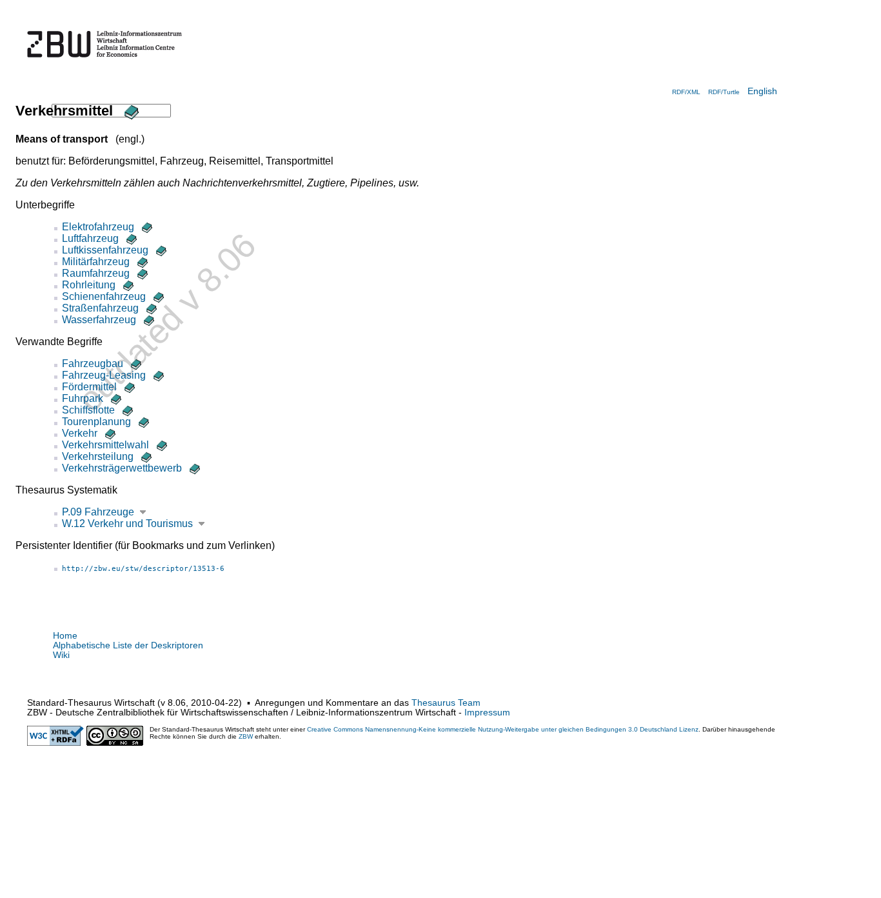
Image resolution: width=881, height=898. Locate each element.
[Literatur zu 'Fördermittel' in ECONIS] (128, 386)
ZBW (246, 736)
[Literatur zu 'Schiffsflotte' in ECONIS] (126, 409)
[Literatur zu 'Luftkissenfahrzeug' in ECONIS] (159, 249)
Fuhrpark (82, 398)
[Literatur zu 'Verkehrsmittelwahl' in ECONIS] (160, 444)
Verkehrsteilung (98, 456)
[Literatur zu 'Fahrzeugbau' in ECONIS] (134, 363)
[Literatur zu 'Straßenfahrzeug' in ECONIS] (150, 308)
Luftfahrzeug (90, 238)
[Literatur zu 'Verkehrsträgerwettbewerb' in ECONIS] (193, 468)
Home (65, 636)
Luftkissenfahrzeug (105, 249)
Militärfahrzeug (96, 261)
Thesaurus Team (445, 703)
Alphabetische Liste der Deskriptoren (128, 645)
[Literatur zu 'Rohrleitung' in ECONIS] (127, 284)
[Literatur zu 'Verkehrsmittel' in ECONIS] (130, 111)
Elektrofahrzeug (98, 226)
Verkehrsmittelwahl (105, 444)
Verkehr (79, 433)
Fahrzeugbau (92, 363)
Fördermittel (89, 386)
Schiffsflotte (88, 409)
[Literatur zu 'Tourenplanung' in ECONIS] (142, 421)
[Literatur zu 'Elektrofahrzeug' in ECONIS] (145, 226)
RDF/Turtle (724, 91)
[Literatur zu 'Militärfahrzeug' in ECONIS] (141, 261)
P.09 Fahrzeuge (98, 511)
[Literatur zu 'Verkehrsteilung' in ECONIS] (145, 456)
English (762, 91)
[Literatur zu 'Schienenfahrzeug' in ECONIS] (157, 296)
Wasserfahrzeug (99, 319)
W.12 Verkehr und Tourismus (127, 523)
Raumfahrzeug (96, 273)
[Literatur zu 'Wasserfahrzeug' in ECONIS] (147, 319)
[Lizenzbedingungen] (114, 743)
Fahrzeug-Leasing (104, 375)
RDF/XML (686, 91)
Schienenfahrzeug (104, 296)
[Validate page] (55, 743)
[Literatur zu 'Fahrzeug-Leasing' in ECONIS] (157, 375)
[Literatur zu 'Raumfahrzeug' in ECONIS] (141, 273)
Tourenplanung (96, 421)
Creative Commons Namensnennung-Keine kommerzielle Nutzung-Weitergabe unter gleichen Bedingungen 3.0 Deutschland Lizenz (502, 729)
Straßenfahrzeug (100, 308)
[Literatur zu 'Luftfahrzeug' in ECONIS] (130, 238)
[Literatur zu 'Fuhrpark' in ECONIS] (114, 398)
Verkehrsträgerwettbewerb (122, 468)
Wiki (61, 655)
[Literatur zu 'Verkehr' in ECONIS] (109, 433)
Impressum (487, 712)
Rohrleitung (88, 284)
